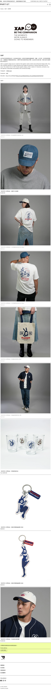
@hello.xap (9, 70)
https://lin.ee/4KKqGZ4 (21, 75)
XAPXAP (39, 75)
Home (1, 8)
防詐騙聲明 (2, 672)
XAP (6, 8)
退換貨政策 (2, 670)
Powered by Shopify (4, 688)
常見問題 (2, 667)
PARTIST (5, 686)
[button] (50, 4)
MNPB (9, 8)
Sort (1, 80)
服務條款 (2, 665)
